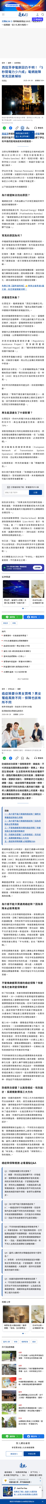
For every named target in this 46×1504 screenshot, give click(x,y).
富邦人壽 (6, 1342)
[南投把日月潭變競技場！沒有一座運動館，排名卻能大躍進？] (9, 1408)
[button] (23, 608)
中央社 (4, 80)
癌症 (34, 1342)
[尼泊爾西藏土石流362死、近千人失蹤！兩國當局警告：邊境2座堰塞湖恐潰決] (9, 1395)
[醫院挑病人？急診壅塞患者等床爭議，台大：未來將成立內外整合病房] (9, 1369)
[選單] (3, 14)
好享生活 (11, 689)
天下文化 (34, 1472)
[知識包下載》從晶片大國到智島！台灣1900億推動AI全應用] (8, 1492)
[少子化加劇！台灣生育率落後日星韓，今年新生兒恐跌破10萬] (9, 1356)
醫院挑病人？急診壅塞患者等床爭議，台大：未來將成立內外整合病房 (31, 1369)
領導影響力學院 (35, 1475)
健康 (19, 689)
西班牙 (5, 133)
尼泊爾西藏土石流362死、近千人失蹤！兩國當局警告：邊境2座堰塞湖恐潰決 (31, 1396)
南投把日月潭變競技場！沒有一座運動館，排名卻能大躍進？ (31, 1409)
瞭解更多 (23, 6)
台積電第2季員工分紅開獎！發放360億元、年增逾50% (31, 1422)
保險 (15, 1342)
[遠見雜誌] (23, 14)
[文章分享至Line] (4, 128)
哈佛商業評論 (21, 1472)
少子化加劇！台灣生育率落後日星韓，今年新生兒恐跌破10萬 (31, 1356)
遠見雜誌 (8, 1472)
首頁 (3, 63)
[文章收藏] (22, 128)
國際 (9, 63)
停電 (37, 133)
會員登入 (14, 1453)
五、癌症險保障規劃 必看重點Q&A (20, 841)
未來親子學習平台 (11, 1475)
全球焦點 (17, 63)
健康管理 (25, 1342)
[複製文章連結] (17, 128)
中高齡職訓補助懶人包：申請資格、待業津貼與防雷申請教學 (31, 1383)
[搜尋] (42, 14)
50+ (24, 1475)
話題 (20, 1352)
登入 (17, 136)
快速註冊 (32, 1453)
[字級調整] (28, 128)
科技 (20, 1418)
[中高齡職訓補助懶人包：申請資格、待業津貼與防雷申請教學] (9, 1382)
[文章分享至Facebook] (10, 128)
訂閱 (35, 492)
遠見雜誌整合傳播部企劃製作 (12, 711)
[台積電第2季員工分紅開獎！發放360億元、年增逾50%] (9, 1422)
